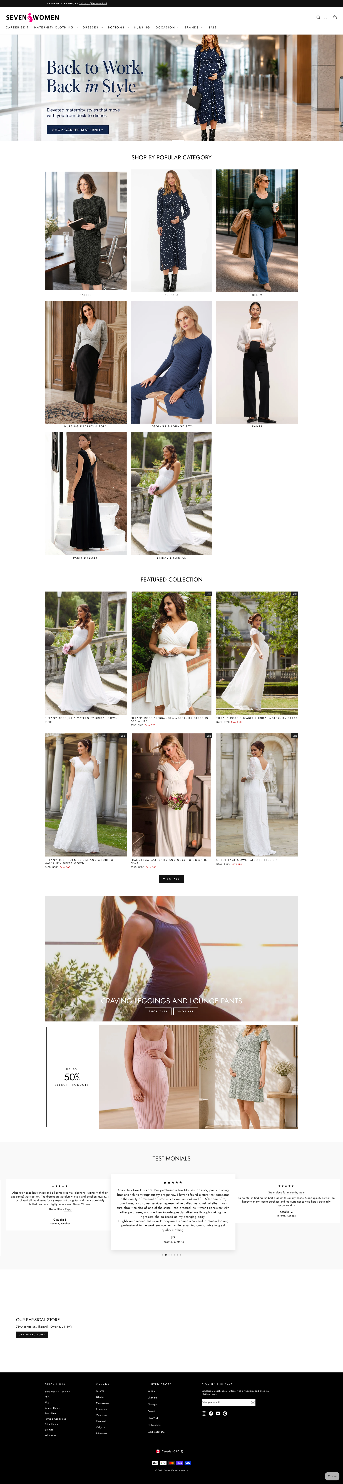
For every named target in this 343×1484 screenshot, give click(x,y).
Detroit (151, 1411)
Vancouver (102, 1415)
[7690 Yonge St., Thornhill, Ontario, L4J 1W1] (171, 1327)
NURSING (142, 27)
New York (153, 1418)
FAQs (48, 1397)
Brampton (101, 1409)
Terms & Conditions (55, 1418)
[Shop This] (171, 958)
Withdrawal (51, 1435)
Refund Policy (52, 1408)
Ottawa (100, 1397)
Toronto (100, 1391)
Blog (47, 1402)
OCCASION (166, 27)
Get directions (32, 1334)
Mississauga (102, 1403)
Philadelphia (154, 1425)
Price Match (51, 1424)
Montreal (101, 1421)
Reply (66, 1209)
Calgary (100, 1427)
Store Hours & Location (57, 1391)
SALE (212, 27)
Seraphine (50, 1413)
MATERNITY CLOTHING (54, 27)
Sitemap (49, 1429)
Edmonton (101, 1433)
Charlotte (153, 1397)
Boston (151, 1391)
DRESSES (91, 27)
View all (171, 879)
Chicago (152, 1404)
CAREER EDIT (17, 27)
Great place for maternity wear (284, 1193)
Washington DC (156, 1432)
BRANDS (192, 27)
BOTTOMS (117, 27)
